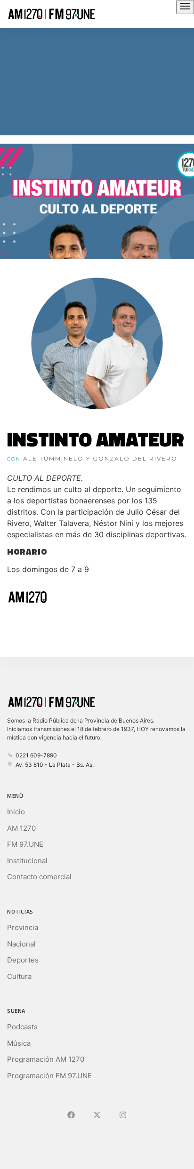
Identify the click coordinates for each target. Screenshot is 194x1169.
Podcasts (22, 1026)
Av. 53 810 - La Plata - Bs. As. (53, 764)
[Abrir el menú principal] (185, 7)
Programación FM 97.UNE (49, 1075)
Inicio (16, 811)
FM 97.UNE (25, 844)
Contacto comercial (39, 876)
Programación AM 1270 (45, 1059)
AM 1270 (21, 828)
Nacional (21, 943)
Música (19, 1043)
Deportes (23, 959)
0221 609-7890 (35, 755)
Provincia (22, 927)
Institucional (27, 860)
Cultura (19, 976)
